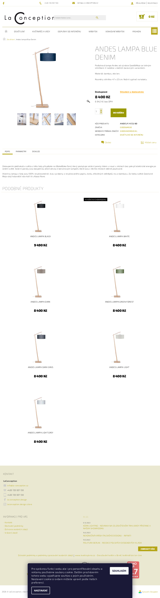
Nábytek (93, 31)
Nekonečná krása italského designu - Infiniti (107, 535)
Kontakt (8, 522)
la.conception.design (17, 499)
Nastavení (40, 590)
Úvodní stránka (6, 31)
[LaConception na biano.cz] (133, 569)
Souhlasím (119, 570)
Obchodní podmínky (14, 526)
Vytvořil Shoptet (150, 591)
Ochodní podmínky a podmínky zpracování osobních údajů (45, 555)
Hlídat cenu (150, 142)
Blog (85, 517)
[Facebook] (4, 3)
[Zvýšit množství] (101, 109)
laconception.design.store (19, 504)
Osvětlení (19, 31)
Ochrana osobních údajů (16, 529)
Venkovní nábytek (115, 31)
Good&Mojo (126, 127)
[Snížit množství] (101, 112)
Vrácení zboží (11, 532)
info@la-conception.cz (17, 485)
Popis (7, 151)
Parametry (21, 151)
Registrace (153, 3)
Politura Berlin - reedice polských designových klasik (112, 543)
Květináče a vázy (41, 31)
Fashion (136, 31)
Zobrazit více (148, 549)
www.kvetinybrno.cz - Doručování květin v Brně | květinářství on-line (108, 555)
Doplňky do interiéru (69, 31)
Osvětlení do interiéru (131, 135)
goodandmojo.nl (128, 131)
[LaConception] (30, 18)
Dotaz (108, 142)
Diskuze (36, 151)
